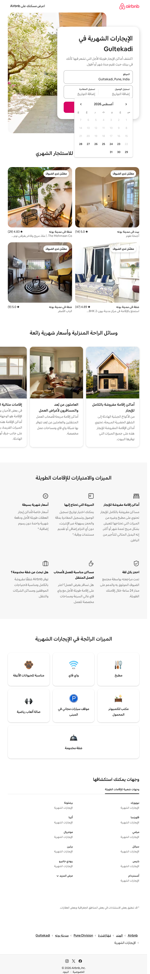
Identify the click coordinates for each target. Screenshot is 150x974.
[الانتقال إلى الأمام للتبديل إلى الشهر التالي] (81, 104)
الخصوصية (79, 972)
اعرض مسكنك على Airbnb (27, 6)
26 (95, 144)
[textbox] (116, 94)
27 (88, 144)
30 (119, 152)
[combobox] (98, 79)
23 (118, 144)
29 (126, 152)
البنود (66, 972)
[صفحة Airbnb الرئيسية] (129, 6)
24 (111, 144)
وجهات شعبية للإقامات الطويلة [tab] (122, 789)
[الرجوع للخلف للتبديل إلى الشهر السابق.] (126, 104)
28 (80, 144)
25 (103, 144)
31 (111, 152)
